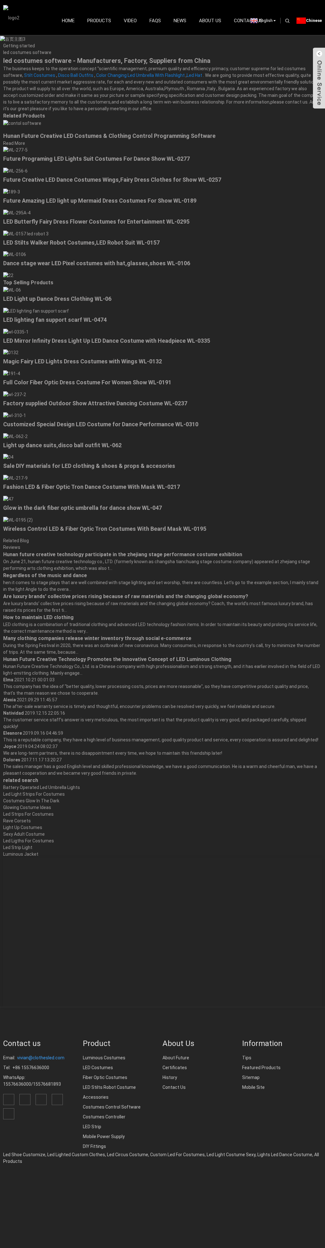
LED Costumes (98, 1067)
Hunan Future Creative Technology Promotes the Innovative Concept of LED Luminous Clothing (117, 659)
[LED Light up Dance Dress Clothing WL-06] (12, 289)
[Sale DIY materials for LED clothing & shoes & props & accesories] (8, 457)
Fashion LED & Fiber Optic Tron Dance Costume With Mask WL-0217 (91, 486)
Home (68, 21)
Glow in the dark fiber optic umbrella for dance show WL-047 (82, 507)
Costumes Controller (104, 1116)
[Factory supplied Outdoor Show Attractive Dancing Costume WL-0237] (14, 394)
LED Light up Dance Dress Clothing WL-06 (57, 298)
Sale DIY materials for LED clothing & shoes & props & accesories (89, 465)
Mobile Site (253, 1087)
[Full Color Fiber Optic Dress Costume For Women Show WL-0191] (11, 373)
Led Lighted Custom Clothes (76, 1154)
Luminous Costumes (104, 1057)
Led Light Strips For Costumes (34, 794)
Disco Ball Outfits (75, 75)
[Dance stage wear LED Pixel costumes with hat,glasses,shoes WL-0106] (14, 254)
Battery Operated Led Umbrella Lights (41, 787)
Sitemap (251, 1077)
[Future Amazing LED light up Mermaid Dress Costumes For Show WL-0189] (11, 191)
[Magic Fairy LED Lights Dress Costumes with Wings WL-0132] (10, 352)
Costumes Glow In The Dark (31, 800)
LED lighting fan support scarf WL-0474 (55, 319)
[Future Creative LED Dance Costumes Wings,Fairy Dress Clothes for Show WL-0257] (15, 170)
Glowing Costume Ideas (27, 807)
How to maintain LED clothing (38, 617)
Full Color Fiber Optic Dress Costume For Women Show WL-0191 (87, 382)
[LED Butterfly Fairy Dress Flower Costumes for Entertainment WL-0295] (16, 212)
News (180, 21)
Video (130, 21)
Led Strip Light (17, 847)
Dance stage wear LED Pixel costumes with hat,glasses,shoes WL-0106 (96, 263)
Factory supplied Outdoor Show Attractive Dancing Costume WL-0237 (95, 403)
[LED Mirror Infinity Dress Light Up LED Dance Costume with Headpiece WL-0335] (16, 331)
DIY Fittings (94, 1146)
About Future (175, 1057)
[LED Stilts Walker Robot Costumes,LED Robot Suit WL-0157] (26, 233)
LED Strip (92, 1126)
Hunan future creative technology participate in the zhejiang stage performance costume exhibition (122, 554)
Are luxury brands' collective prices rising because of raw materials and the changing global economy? (125, 596)
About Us (210, 21)
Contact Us (174, 1087)
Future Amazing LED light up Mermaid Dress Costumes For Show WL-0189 (99, 200)
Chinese (314, 20)
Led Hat (194, 75)
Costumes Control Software (112, 1107)
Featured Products (261, 1067)
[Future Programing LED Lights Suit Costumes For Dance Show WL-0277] (15, 149)
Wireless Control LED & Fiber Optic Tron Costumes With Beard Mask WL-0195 (104, 528)
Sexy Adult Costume (24, 834)
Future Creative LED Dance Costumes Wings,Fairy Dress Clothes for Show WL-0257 (112, 179)
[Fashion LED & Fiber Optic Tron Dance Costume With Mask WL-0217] (15, 477)
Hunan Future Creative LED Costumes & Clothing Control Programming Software (109, 135)
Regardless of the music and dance (45, 575)
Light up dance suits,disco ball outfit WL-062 (62, 445)
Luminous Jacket (20, 854)
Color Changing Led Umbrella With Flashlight (140, 75)
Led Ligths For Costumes (28, 840)
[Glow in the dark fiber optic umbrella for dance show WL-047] (8, 498)
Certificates (174, 1067)
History (169, 1077)
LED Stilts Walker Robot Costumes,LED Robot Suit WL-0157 (81, 242)
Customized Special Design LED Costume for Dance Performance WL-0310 (100, 424)
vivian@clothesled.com (40, 1057)
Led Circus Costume (127, 1154)
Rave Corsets (17, 820)
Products (99, 21)
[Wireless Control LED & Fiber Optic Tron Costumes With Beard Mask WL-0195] (18, 519)
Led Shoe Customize (24, 1154)
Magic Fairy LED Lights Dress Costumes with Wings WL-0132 (82, 361)
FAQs (155, 21)
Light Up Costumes (22, 827)
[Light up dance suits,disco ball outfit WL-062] (15, 436)
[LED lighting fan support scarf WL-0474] (36, 310)
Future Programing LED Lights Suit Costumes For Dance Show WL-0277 (96, 158)
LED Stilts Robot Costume (109, 1087)
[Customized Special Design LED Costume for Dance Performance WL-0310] (14, 415)
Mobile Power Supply (104, 1136)
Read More (14, 143)
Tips (246, 1057)
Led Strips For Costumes (28, 814)
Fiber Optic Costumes (105, 1077)
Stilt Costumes (39, 75)
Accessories (96, 1097)
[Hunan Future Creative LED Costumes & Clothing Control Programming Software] (22, 122)
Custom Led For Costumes (177, 1154)
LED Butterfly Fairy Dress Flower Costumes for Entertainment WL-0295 (96, 221)
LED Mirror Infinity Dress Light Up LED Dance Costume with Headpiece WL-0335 (106, 340)
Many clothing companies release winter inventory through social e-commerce (97, 638)
